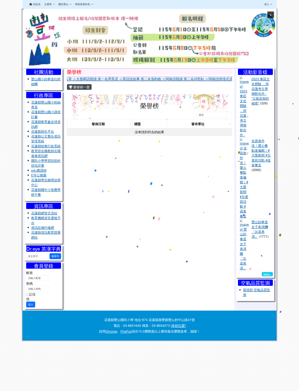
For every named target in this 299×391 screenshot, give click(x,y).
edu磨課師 (39, 170)
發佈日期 (98, 124)
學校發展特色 (82, 4)
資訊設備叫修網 (42, 227)
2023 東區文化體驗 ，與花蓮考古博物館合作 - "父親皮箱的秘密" (261, 91)
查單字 (55, 256)
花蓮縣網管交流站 (44, 213)
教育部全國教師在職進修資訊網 (46, 153)
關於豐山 (63, 4)
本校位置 (178, 325)
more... (267, 274)
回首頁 (36, 4)
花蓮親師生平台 (42, 131)
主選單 (48, 4)
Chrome (111, 331)
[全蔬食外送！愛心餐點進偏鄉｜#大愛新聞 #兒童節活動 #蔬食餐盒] (244, 177)
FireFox (126, 331)
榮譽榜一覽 (81, 87)
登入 (266, 4)
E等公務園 (38, 175)
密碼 (29, 283)
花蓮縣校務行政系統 (46, 146)
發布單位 (197, 124)
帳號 (29, 272)
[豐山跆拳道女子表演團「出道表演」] (244, 244)
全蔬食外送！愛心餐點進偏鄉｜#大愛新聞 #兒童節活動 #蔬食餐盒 (261, 152)
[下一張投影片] (269, 39)
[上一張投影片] (30, 39)
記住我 (31, 296)
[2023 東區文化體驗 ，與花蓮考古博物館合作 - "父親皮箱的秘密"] (244, 106)
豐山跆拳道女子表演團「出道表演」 (260, 229)
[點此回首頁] (149, 39)
